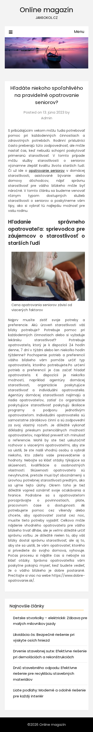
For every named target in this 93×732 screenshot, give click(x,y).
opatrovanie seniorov (47, 170)
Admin (46, 117)
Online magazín (46, 10)
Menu (79, 31)
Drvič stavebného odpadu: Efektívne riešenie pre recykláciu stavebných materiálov (45, 673)
